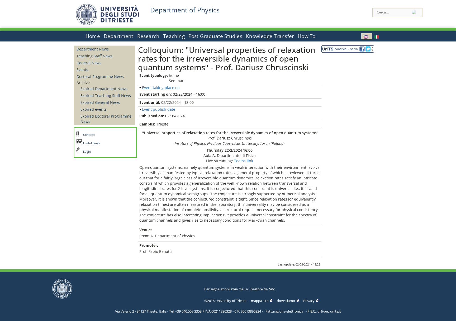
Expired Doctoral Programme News (105, 119)
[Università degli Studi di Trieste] (107, 23)
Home (93, 36)
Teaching (174, 36)
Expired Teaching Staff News (105, 95)
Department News (93, 49)
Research (148, 36)
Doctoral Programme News (100, 76)
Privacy (309, 300)
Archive (83, 82)
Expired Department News (103, 88)
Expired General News (100, 102)
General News (89, 62)
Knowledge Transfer (270, 36)
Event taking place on (161, 87)
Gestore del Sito (262, 289)
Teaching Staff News (94, 55)
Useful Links (91, 143)
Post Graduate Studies (215, 36)
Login (87, 151)
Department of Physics (185, 10)
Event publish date (158, 109)
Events (82, 69)
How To (306, 36)
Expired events (93, 109)
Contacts (89, 135)
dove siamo (286, 300)
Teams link (243, 160)
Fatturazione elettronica (284, 311)
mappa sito (260, 300)
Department (119, 36)
